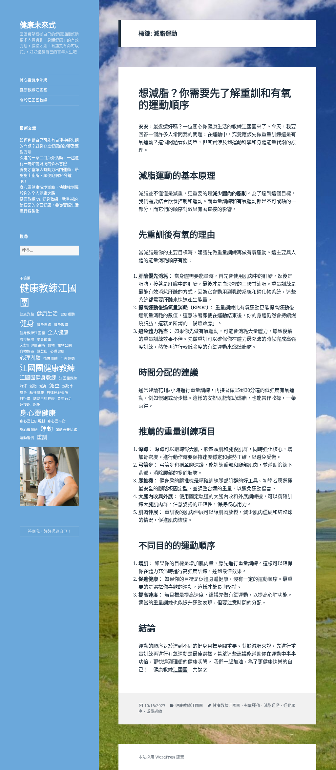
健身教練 (61, 324)
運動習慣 (27, 438)
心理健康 (57, 351)
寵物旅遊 (27, 351)
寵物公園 (64, 345)
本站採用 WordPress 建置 (161, 757)
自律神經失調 (57, 392)
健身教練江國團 (32, 333)
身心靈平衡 (57, 421)
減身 (43, 386)
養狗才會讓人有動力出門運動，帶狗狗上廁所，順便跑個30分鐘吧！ (49, 175)
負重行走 (64, 398)
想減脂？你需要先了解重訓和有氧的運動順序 (214, 98)
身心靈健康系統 (33, 80)
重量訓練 (154, 711)
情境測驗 (50, 358)
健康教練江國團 (33, 90)
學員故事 (44, 339)
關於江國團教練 (33, 100)
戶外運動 (67, 358)
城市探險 (27, 339)
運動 (46, 428)
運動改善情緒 (66, 429)
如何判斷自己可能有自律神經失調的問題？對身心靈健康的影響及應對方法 (49, 146)
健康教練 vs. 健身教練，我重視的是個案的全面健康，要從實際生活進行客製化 (49, 205)
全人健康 (58, 332)
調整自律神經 (44, 398)
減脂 (33, 386)
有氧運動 (252, 705)
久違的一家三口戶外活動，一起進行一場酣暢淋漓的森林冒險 (49, 161)
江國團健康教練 (47, 367)
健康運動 (67, 314)
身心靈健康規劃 (32, 421)
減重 (54, 385)
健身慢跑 (44, 324)
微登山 (42, 351)
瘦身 (23, 392)
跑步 (36, 404)
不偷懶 (25, 278)
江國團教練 (68, 378)
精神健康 (37, 392)
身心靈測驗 (29, 429)
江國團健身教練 (38, 377)
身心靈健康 (38, 412)
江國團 (180, 669)
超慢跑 (25, 404)
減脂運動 (272, 705)
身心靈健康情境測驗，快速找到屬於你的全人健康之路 (49, 190)
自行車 (25, 398)
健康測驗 (27, 314)
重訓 (42, 437)
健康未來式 (38, 25)
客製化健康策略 (32, 345)
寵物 (51, 345)
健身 (27, 323)
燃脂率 (67, 386)
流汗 (23, 386)
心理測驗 (30, 357)
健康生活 (47, 313)
